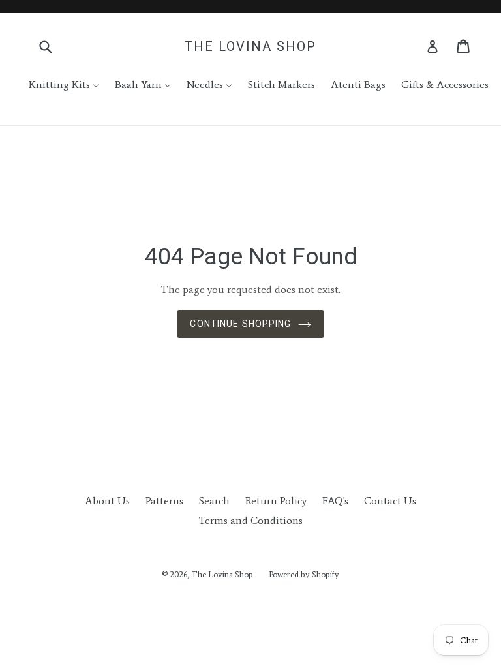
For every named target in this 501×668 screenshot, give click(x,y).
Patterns (164, 500)
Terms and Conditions (250, 520)
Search (214, 500)
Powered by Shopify (304, 574)
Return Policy (276, 500)
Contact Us (390, 500)
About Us (107, 500)
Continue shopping (240, 323)
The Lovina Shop (250, 46)
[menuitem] (56, 85)
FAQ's (335, 500)
